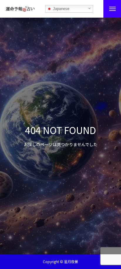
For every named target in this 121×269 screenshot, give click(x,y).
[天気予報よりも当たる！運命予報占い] (20, 9)
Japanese (60, 8)
